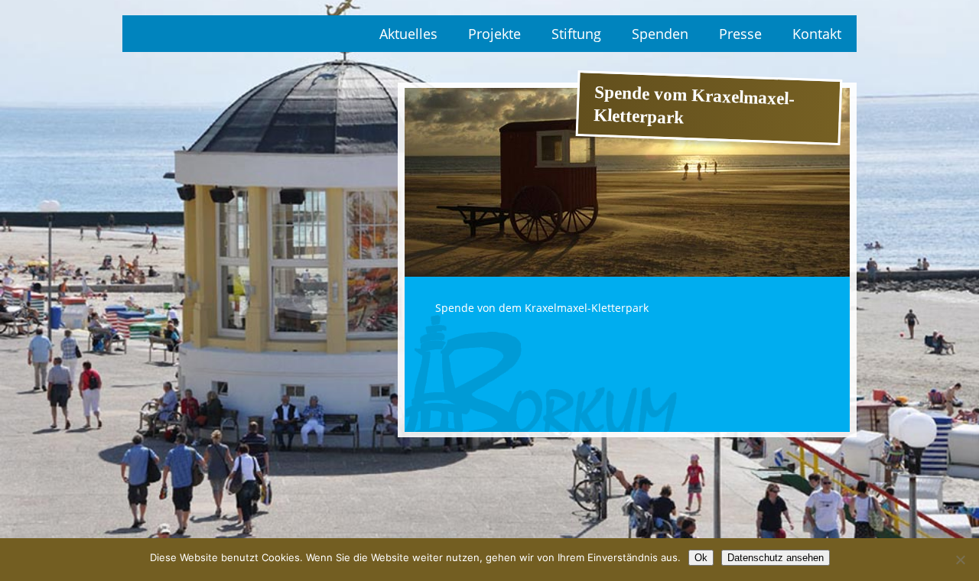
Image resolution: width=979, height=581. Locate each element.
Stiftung (576, 33)
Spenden (660, 33)
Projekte (494, 33)
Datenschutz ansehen (775, 557)
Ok (700, 557)
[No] (960, 559)
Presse (740, 33)
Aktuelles (408, 33)
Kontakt (816, 33)
